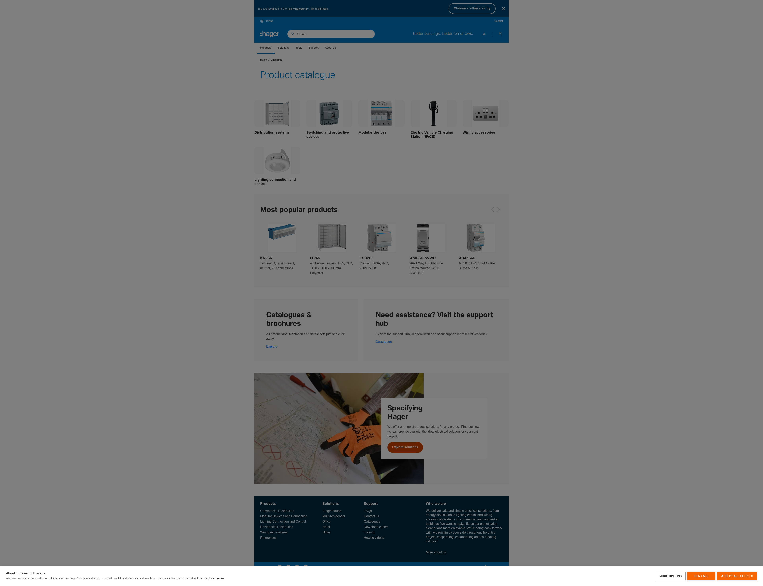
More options (670, 576)
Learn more (216, 578)
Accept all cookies (737, 576)
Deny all (701, 576)
